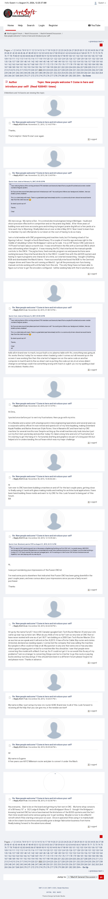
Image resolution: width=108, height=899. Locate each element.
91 (45, 56)
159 (97, 61)
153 (74, 61)
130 (85, 59)
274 (40, 76)
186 (101, 64)
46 (24, 53)
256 (70, 73)
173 (51, 64)
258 (78, 73)
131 (89, 59)
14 (38, 50)
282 (70, 76)
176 (63, 64)
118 (40, 59)
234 (85, 70)
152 (70, 61)
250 (48, 73)
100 (70, 56)
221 (36, 70)
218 (25, 70)
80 (16, 56)
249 (44, 73)
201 (59, 67)
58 (56, 53)
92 (48, 56)
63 (69, 53)
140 (25, 61)
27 (73, 50)
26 (70, 50)
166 (25, 64)
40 (8, 53)
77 (8, 56)
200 (55, 67)
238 (101, 70)
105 (89, 56)
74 (99, 53)
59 (59, 53)
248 (40, 73)
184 (93, 64)
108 (100, 56)
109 (6, 59)
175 (59, 64)
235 (89, 70)
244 (25, 73)
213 (6, 70)
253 (59, 73)
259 (82, 73)
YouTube (95, 25)
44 (19, 53)
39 (5, 53)
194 (32, 67)
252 (55, 73)
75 (102, 53)
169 (36, 64)
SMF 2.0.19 (43, 888)
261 (89, 73)
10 (27, 50)
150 (63, 61)
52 (40, 53)
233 (82, 70)
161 (6, 64)
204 (70, 67)
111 (13, 59)
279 (59, 76)
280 (63, 76)
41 (11, 53)
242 (17, 73)
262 (93, 73)
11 (30, 50)
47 (27, 53)
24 (65, 50)
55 (48, 53)
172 (48, 64)
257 (74, 73)
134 (101, 59)
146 (48, 61)
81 (19, 56)
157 (89, 61)
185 (97, 64)
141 (29, 61)
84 (27, 56)
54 (45, 53)
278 (55, 76)
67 (80, 53)
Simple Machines (63, 888)
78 (11, 56)
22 (59, 50)
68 (83, 53)
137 (13, 61)
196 (40, 67)
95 (56, 56)
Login (42, 25)
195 (36, 67)
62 (67, 53)
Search (30, 25)
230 (70, 70)
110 (10, 59)
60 (61, 53)
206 (78, 67)
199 (51, 67)
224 (48, 70)
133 (97, 59)
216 (17, 70)
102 (77, 56)
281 (66, 76)
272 (32, 76)
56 (51, 53)
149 (59, 61)
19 (51, 50)
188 (10, 67)
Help (20, 25)
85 (29, 56)
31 (83, 50)
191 (21, 67)
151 (66, 61)
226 (55, 70)
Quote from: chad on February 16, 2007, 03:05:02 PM (27, 181)
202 (63, 67)
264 (101, 73)
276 (48, 76)
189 (13, 67)
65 (75, 53)
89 (40, 56)
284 (78, 76)
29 (78, 50)
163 (13, 64)
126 (70, 59)
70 (88, 53)
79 (13, 56)
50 (35, 53)
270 (25, 76)
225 (51, 70)
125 (66, 59)
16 (43, 50)
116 (32, 59)
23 (62, 50)
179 (74, 64)
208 (85, 67)
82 (21, 56)
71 (91, 53)
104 (85, 56)
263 (97, 73)
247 (36, 73)
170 (40, 64)
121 (51, 59)
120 (48, 59)
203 (66, 67)
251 (51, 73)
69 (86, 53)
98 (64, 56)
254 (63, 73)
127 (74, 59)
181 (82, 64)
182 (85, 64)
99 (67, 56)
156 (85, 61)
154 (78, 61)
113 (21, 59)
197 (44, 67)
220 (32, 70)
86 (32, 56)
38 (102, 50)
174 (55, 64)
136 (10, 61)
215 (13, 70)
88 (37, 56)
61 (64, 53)
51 (37, 53)
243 (21, 73)
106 (93, 56)
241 (13, 73)
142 (32, 61)
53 (43, 53)
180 (78, 64)
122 (55, 59)
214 (10, 70)
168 (32, 64)
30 (81, 50)
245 (29, 73)
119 (44, 59)
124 (63, 59)
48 (29, 53)
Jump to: (61, 877)
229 (66, 70)
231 (74, 70)
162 (10, 64)
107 (96, 56)
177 (66, 64)
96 (59, 56)
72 (94, 53)
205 (74, 67)
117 (36, 59)
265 (6, 76)
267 (13, 76)
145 (44, 61)
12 (33, 50)
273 (36, 76)
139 (21, 61)
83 (24, 56)
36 (97, 50)
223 (44, 70)
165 (21, 64)
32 (86, 50)
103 (81, 56)
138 (17, 61)
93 (51, 56)
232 (78, 70)
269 (21, 76)
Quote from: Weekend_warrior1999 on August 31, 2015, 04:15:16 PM (32, 544)
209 (89, 67)
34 (91, 50)
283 (74, 76)
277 (51, 76)
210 (93, 67)
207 (82, 67)
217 (21, 70)
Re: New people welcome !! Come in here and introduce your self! (42, 122)
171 (44, 64)
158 (93, 61)
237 (97, 70)
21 (57, 50)
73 (96, 53)
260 (85, 73)
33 (89, 50)
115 (29, 59)
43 (16, 53)
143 (36, 61)
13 (35, 50)
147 (51, 61)
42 (13, 53)
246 (32, 73)
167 (29, 64)
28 (75, 50)
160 (101, 61)
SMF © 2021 (52, 888)
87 (35, 56)
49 (32, 53)
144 (40, 61)
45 (21, 53)
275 (44, 76)
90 (43, 56)
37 (99, 50)
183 (89, 64)
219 (29, 70)
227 (59, 70)
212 (101, 67)
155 (82, 61)
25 (67, 50)
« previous (93, 41)
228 (63, 70)
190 (17, 67)
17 (46, 50)
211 (97, 67)
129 (82, 59)
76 (5, 56)
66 (77, 53)
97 (61, 56)
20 (54, 50)
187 (6, 67)
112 (17, 59)
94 (53, 56)
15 (41, 50)
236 (93, 70)
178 (70, 64)
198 (48, 67)
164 (17, 64)
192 (25, 67)
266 (10, 76)
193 (29, 67)
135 (6, 61)
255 (66, 73)
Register (53, 25)
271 (29, 76)
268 (17, 76)
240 (10, 73)
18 (49, 50)
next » (101, 41)
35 (94, 50)
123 (59, 59)
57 (53, 53)
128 (78, 59)
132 (93, 59)
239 (6, 73)
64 (72, 53)
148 (55, 61)
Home (11, 25)
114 (25, 59)
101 (74, 56)
